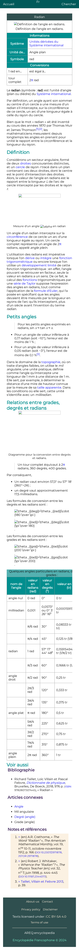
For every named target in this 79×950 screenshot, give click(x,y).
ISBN (68, 786)
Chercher (69, 4)
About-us (32, 901)
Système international (54, 94)
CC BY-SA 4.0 (56, 916)
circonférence (17, 237)
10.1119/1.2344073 (35, 876)
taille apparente (49, 387)
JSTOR (22, 856)
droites (25, 163)
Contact (47, 901)
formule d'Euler (46, 291)
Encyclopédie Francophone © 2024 (40, 940)
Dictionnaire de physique (45, 783)
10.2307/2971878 (51, 852)
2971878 (32, 856)
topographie (50, 362)
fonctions (30, 280)
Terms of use (39, 922)
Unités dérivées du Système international (46, 43)
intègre (46, 258)
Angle (18, 806)
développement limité (39, 265)
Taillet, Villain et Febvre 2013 (42, 881)
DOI (37, 852)
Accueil (8, 4)
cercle (20, 167)
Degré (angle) (24, 817)
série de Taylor (24, 283)
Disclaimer (50, 909)
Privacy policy (30, 909)
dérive (30, 258)
